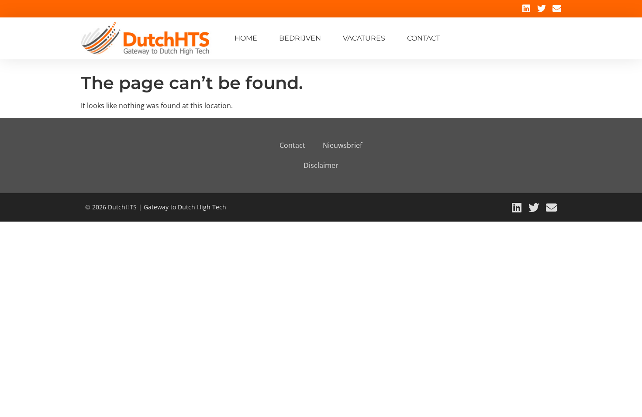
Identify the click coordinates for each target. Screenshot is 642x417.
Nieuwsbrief (342, 145)
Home (246, 38)
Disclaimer (321, 165)
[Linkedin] (526, 8)
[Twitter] (541, 8)
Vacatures (364, 38)
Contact (423, 38)
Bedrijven (300, 38)
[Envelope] (556, 8)
